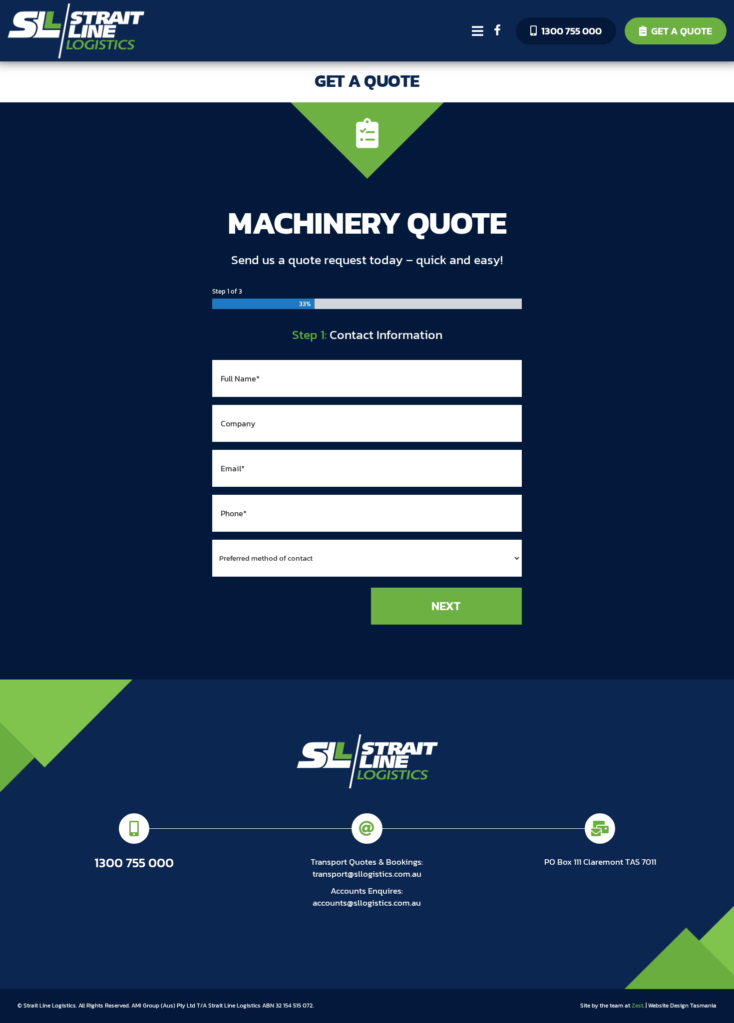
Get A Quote (681, 30)
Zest (637, 1005)
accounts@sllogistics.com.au (367, 902)
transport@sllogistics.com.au (367, 873)
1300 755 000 (571, 30)
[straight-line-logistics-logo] (75, 7)
